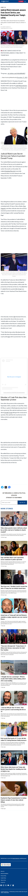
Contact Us (3, 882)
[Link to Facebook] (1, 885)
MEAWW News (4, 858)
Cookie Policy (3, 877)
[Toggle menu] (25, 1)
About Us (2, 871)
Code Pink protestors (21, 85)
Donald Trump (8, 412)
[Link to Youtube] (8, 885)
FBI (14, 316)
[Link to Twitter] (6, 885)
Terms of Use (3, 880)
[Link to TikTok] (10, 885)
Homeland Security (10, 171)
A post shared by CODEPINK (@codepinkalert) (14, 392)
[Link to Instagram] (3, 885)
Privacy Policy (3, 875)
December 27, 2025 (22, 77)
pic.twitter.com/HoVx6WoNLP (16, 73)
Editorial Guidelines (4, 873)
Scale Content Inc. (16, 858)
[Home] (5, 1)
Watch (21, 1)
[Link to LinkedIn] (13, 885)
